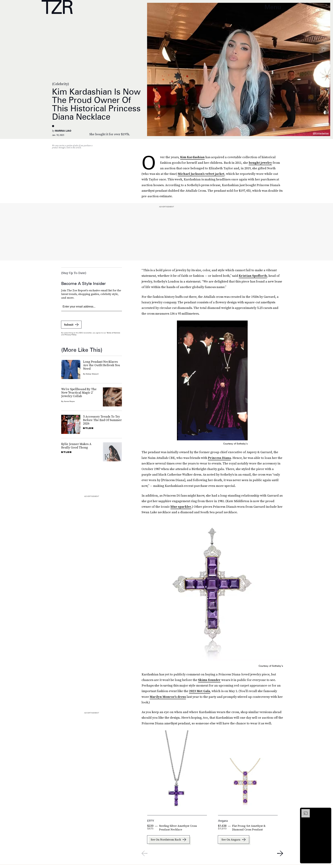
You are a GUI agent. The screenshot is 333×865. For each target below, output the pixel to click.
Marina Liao (63, 130)
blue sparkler (180, 506)
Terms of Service (113, 333)
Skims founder (209, 680)
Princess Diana (219, 458)
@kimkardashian (321, 133)
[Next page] (280, 853)
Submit (68, 324)
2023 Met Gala (199, 691)
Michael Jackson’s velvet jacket (201, 174)
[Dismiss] (327, 811)
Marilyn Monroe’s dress (168, 697)
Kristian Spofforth (253, 275)
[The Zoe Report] (57, 7)
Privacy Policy (70, 335)
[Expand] (304, 811)
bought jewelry (260, 162)
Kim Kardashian (192, 157)
